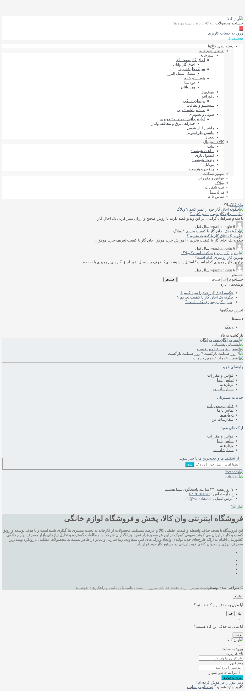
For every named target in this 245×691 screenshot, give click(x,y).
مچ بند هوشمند (203, 160)
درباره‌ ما (217, 192)
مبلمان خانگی (194, 101)
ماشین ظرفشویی (200, 133)
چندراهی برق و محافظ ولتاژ (173, 123)
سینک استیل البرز (181, 73)
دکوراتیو (208, 96)
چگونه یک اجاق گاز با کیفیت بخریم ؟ (215, 236)
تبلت (210, 146)
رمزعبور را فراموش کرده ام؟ (219, 682)
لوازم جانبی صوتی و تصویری (182, 119)
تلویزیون (207, 92)
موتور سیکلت (213, 174)
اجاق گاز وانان (184, 64)
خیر (230, 613)
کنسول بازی (204, 155)
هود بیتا (189, 83)
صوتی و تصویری (201, 114)
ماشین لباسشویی (191, 110)
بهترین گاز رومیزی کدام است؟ (219, 257)
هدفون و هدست (201, 169)
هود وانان (188, 87)
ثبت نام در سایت (200, 687)
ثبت (189, 464)
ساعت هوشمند (202, 151)
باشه (238, 596)
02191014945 (199, 494)
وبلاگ (219, 183)
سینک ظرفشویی (191, 69)
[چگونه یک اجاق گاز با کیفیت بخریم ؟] (212, 231)
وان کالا (237, 205)
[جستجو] (241, 28)
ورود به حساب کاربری (225, 33)
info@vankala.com (198, 498)
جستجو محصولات (229, 23)
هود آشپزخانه (194, 78)
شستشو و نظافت (200, 105)
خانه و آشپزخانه (211, 51)
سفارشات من (223, 389)
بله (239, 613)
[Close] (241, 619)
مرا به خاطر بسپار (223, 673)
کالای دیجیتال (213, 142)
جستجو (170, 279)
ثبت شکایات (214, 187)
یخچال (209, 137)
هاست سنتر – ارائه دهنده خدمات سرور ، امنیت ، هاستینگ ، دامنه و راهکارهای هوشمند (142, 588)
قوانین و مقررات (211, 178)
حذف (237, 635)
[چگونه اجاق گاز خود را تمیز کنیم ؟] (214, 209)
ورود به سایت (232, 677)
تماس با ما (215, 196)
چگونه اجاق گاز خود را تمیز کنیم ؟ (216, 214)
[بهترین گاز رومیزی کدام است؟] (216, 253)
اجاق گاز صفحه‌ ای (190, 60)
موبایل (209, 164)
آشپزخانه (207, 55)
